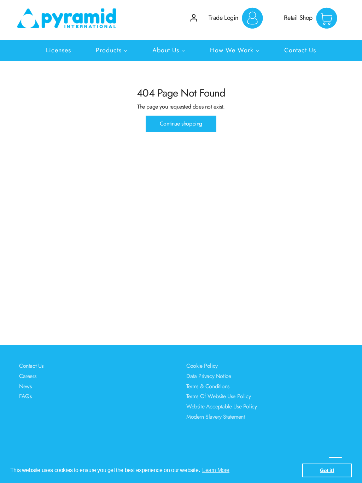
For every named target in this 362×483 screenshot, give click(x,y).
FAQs (25, 396)
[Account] (194, 18)
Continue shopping (181, 124)
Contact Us (31, 366)
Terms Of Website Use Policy (218, 396)
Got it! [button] (327, 470)
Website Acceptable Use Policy (221, 406)
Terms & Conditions (207, 386)
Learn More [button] (215, 470)
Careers (27, 376)
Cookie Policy (202, 366)
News (25, 386)
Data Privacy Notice (208, 376)
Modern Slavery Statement (215, 417)
